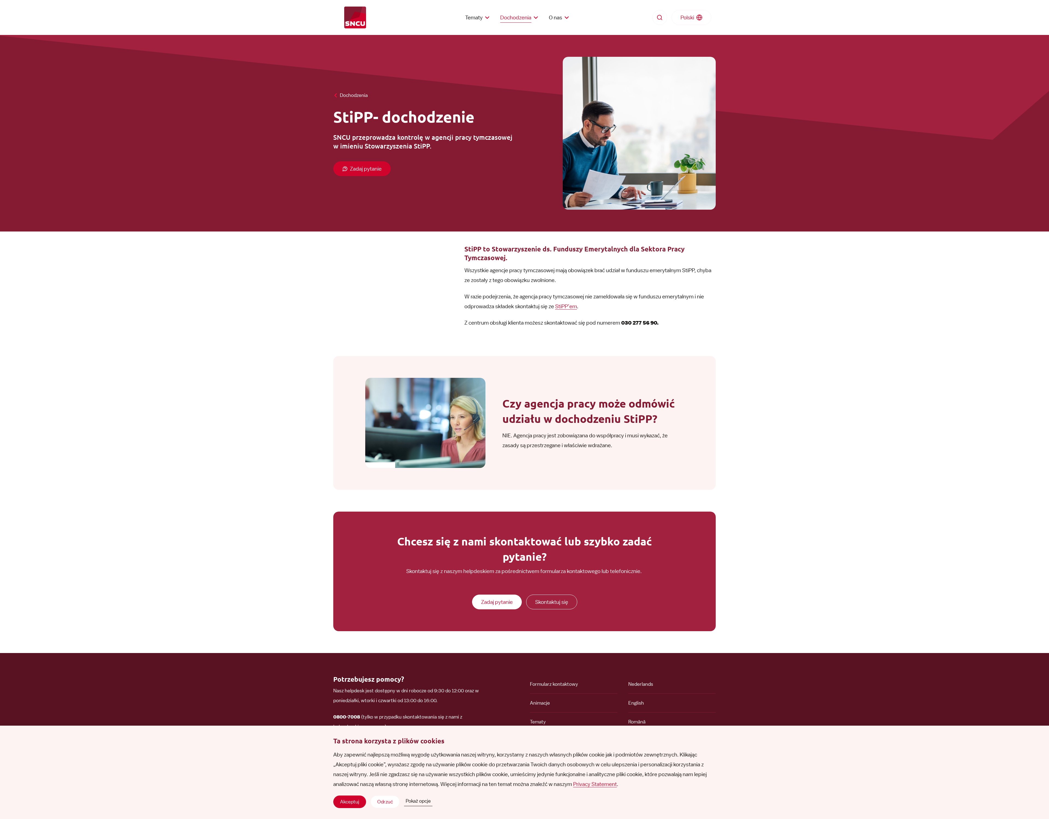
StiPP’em (566, 306)
